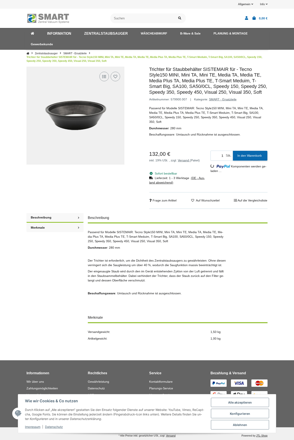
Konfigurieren (240, 413)
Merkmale (38, 227)
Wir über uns (35, 381)
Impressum (32, 427)
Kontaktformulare (161, 381)
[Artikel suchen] (180, 18)
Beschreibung (41, 217)
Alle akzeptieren (240, 402)
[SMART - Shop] (48, 18)
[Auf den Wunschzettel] (115, 76)
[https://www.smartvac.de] (32, 33)
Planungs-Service (161, 388)
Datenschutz (96, 388)
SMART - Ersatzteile (223, 99)
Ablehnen (240, 425)
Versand (184, 160)
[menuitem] (32, 33)
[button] (246, 4)
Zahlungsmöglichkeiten (42, 388)
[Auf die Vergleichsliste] (104, 76)
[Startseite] (27, 53)
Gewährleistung (98, 381)
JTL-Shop (262, 435)
